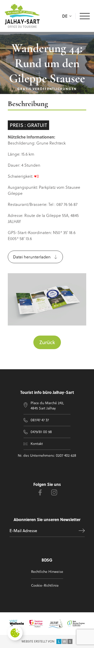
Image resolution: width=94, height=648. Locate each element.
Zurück (47, 342)
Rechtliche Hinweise (47, 571)
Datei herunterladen (32, 257)
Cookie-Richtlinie (45, 585)
